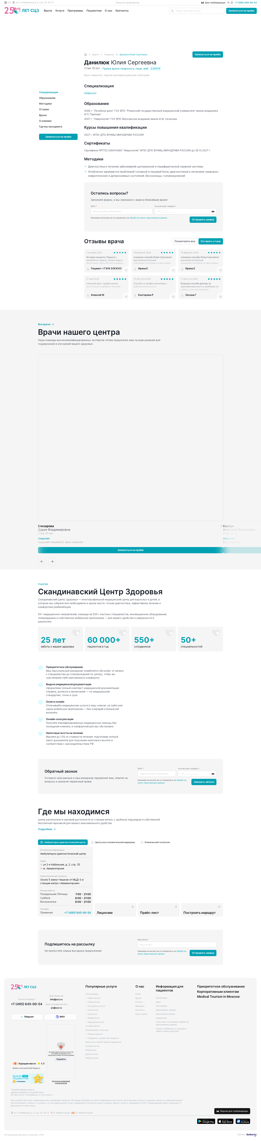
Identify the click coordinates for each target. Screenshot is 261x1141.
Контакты (122, 10)
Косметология (92, 1046)
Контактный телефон (165, 206)
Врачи (48, 10)
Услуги (59, 10)
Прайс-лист (149, 913)
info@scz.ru (56, 999)
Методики (45, 103)
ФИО (94, 206)
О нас (108, 10)
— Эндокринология (94, 1022)
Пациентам (94, 10)
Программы (75, 10)
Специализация (48, 92)
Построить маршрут (199, 913)
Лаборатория (91, 1058)
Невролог (90, 93)
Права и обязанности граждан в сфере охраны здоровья (171, 1030)
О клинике (45, 120)
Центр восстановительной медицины (103, 1042)
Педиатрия (90, 1050)
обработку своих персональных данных (148, 218)
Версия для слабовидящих (234, 1111)
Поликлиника (91, 994)
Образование (47, 97)
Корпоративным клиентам (218, 991)
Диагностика (91, 1054)
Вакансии (140, 1006)
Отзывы (44, 109)
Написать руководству (127, 2)
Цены (158, 1002)
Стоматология (92, 1026)
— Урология (91, 1014)
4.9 (9, 2)
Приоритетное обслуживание (221, 986)
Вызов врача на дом (165, 1014)
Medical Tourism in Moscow (218, 996)
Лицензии (105, 913)
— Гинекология (92, 1002)
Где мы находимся (50, 126)
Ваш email (143, 940)
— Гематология (92, 998)
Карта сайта (141, 1014)
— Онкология (91, 1010)
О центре (43, 584)
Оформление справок (166, 1010)
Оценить (61, 1059)
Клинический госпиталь (96, 1030)
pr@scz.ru (56, 1007)
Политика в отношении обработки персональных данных (172, 1023)
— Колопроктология (95, 1006)
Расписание (161, 998)
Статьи (138, 1002)
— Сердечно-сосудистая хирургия (102, 1038)
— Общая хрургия (94, 1034)
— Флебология (92, 1018)
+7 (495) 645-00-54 (246, 2)
